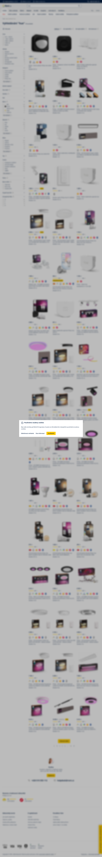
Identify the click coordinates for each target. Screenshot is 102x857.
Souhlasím (51, 433)
